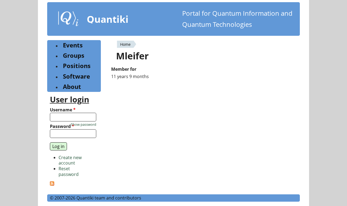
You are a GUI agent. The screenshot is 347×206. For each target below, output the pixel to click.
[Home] (68, 20)
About (72, 86)
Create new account (70, 160)
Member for (123, 69)
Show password (83, 124)
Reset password (69, 171)
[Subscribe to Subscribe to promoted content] (52, 184)
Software (76, 76)
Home (125, 44)
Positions (77, 66)
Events (73, 45)
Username (63, 110)
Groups (73, 55)
